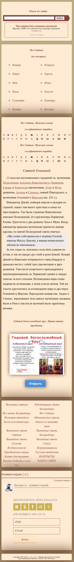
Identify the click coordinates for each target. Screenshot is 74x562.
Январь (16, 65)
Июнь (47, 83)
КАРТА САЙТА (47, 461)
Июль (15, 91)
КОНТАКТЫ (47, 456)
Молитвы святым (17, 404)
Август (48, 91)
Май (14, 83)
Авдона (20, 192)
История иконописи (16, 417)
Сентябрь (18, 100)
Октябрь (49, 100)
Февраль (49, 65)
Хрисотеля (21, 187)
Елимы (7, 187)
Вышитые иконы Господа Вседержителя (16, 443)
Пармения (57, 182)
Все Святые (47, 413)
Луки (48, 187)
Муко (58, 187)
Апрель (48, 74)
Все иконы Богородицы (17, 413)
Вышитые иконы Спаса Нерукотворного (46, 443)
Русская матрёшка (47, 452)
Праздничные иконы (16, 452)
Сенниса (33, 192)
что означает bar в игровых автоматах (43, 28)
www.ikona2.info (32, 557)
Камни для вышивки (16, 456)
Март (16, 74)
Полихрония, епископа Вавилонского (26, 182)
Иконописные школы (46, 417)
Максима (37, 197)
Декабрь (49, 109)
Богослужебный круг (16, 422)
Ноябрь (16, 109)
